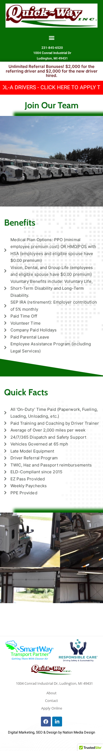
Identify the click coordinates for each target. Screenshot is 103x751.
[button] (51, 37)
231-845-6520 (52, 47)
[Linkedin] (57, 721)
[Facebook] (46, 721)
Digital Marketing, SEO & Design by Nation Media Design (51, 732)
